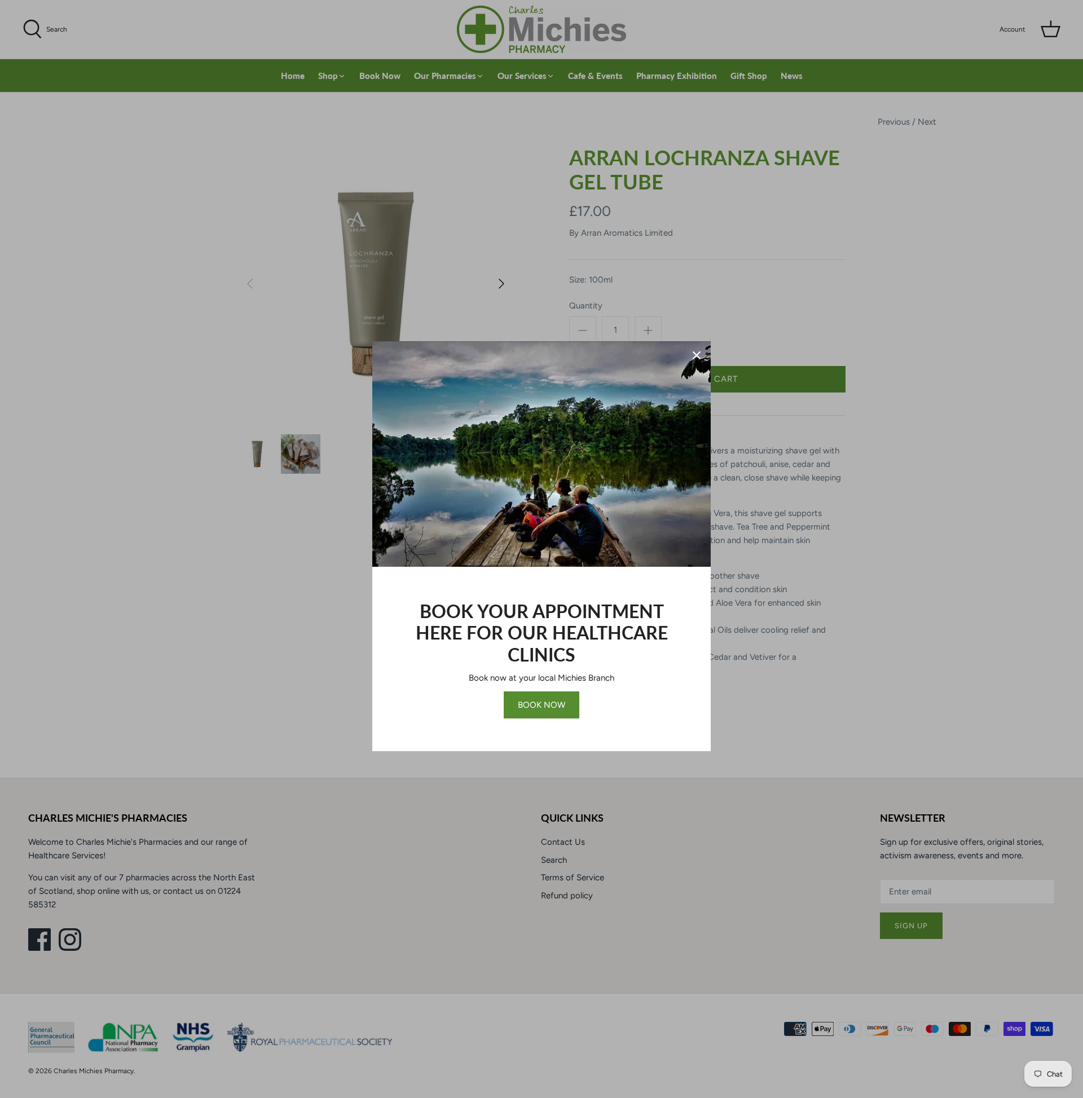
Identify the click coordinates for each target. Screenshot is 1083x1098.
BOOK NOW (541, 705)
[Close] (696, 355)
